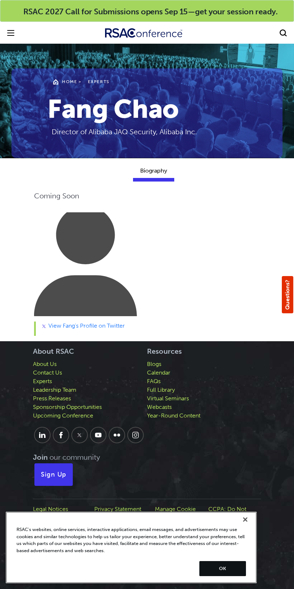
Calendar (158, 372)
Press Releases (52, 398)
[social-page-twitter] (79, 435)
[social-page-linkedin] (42, 435)
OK (222, 568)
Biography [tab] (153, 170)
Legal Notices (50, 509)
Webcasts (159, 407)
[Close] (245, 519)
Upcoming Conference (63, 415)
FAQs (154, 381)
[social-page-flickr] (117, 435)
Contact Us (47, 372)
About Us (45, 364)
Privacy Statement (117, 509)
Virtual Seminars (168, 398)
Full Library (161, 389)
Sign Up (54, 474)
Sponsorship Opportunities (67, 407)
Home (69, 81)
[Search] (283, 32)
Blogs (154, 364)
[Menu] (10, 32)
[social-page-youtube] (98, 435)
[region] (131, 547)
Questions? (287, 295)
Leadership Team (54, 389)
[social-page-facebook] (61, 435)
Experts (99, 81)
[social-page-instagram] (135, 435)
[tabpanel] (153, 263)
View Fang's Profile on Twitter (86, 325)
